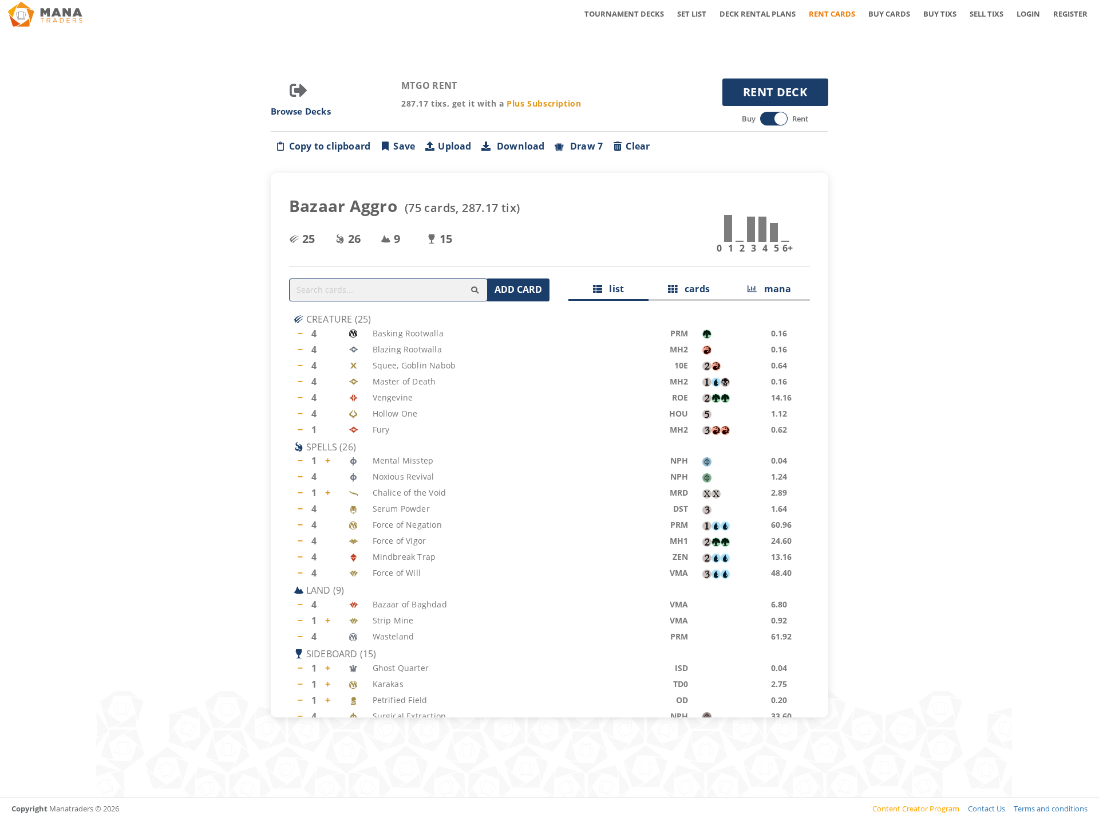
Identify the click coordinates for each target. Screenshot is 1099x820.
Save (404, 146)
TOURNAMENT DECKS (624, 14)
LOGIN (1028, 14)
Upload (454, 146)
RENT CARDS (832, 14)
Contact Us (986, 808)
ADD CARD (518, 289)
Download (518, 146)
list (613, 289)
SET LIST (691, 14)
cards (693, 289)
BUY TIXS (939, 14)
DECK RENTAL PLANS (758, 14)
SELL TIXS (986, 14)
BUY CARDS (889, 14)
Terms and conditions (1051, 808)
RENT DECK (775, 92)
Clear (638, 146)
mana (774, 289)
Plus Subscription (544, 103)
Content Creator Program (915, 808)
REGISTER (1070, 14)
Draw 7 (584, 146)
